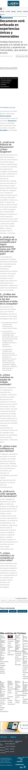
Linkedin (12, 749)
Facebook (12, 743)
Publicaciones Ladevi (18, 741)
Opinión (7, 749)
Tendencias (8, 743)
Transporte (8, 741)
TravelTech (3, 752)
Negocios (19, 11)
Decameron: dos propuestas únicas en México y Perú (19, 697)
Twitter (12, 741)
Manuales (13, 11)
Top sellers (13, 611)
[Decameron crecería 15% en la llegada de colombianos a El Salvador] (10, 636)
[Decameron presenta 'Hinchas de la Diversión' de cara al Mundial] (17, 642)
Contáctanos (19, 764)
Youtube (12, 751)
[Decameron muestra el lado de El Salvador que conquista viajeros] (25, 649)
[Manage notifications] (24, 767)
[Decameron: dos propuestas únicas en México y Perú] (17, 685)
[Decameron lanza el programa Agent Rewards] (25, 686)
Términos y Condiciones (6, 765)
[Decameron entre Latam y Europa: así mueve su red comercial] (10, 684)
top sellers (4, 130)
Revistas (7, 751)
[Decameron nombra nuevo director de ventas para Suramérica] (2, 689)
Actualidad (3, 741)
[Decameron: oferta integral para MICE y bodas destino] (2, 647)
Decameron (12, 121)
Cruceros (7, 746)
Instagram (12, 746)
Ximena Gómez (5, 116)
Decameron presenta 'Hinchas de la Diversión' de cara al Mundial (19, 658)
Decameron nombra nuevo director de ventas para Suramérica (4, 704)
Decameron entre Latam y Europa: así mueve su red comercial (12, 696)
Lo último (8, 11)
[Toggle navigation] (3, 9)
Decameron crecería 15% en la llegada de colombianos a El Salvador (12, 646)
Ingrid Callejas (9, 107)
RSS (21, 767)
